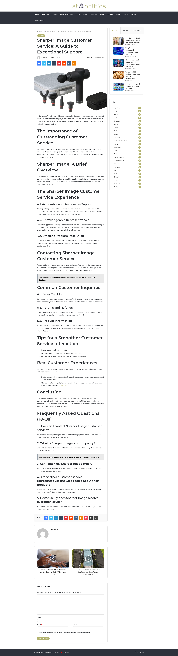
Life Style (93, 14)
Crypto (54, 14)
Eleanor (43, 57)
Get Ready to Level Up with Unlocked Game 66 (132, 86)
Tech (126, 14)
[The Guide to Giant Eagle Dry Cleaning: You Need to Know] (118, 41)
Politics (110, 14)
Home (37, 14)
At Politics (66, 652)
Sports (118, 14)
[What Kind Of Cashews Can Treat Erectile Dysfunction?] (118, 75)
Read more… (64, 386)
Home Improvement (67, 14)
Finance (116, 164)
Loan (85, 14)
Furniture (117, 183)
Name (39, 617)
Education (117, 177)
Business (45, 14)
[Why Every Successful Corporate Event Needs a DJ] (118, 51)
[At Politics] (89, 5)
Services (46, 31)
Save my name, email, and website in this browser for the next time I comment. (65, 632)
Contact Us (39, 21)
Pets (115, 174)
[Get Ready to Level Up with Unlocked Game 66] (118, 87)
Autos (116, 124)
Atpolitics (117, 108)
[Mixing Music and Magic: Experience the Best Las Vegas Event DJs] (118, 63)
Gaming (116, 114)
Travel (133, 14)
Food (115, 170)
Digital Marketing (119, 160)
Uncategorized (119, 157)
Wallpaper (117, 167)
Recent (125, 30)
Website (74, 625)
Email (39, 625)
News (102, 14)
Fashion (116, 154)
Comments (137, 30)
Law (79, 14)
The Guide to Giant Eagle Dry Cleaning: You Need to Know (132, 40)
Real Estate (117, 147)
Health (116, 144)
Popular (115, 30)
